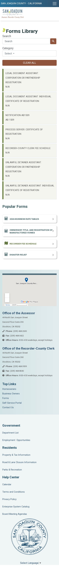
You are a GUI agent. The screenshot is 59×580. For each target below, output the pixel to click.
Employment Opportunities (16, 440)
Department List (10, 432)
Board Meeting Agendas (14, 514)
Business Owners (11, 393)
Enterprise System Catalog (15, 506)
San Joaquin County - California (21, 3)
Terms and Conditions (13, 492)
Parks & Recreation (12, 469)
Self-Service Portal (12, 403)
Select (8, 53)
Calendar (6, 484)
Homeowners (9, 389)
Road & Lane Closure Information (19, 462)
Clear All (29, 62)
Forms (5, 398)
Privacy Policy (9, 499)
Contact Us (8, 407)
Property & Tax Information (16, 455)
